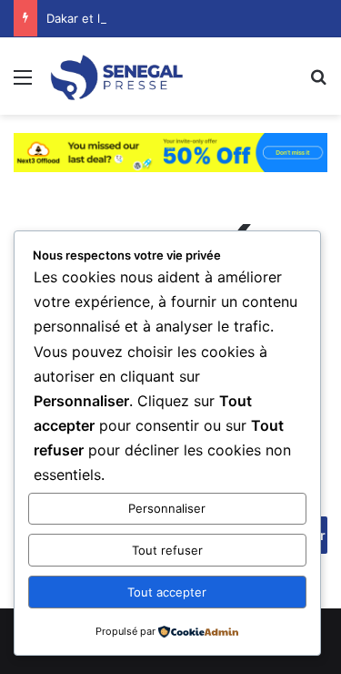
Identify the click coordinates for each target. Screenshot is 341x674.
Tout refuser (167, 550)
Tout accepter (166, 592)
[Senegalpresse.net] (118, 76)
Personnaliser (167, 508)
